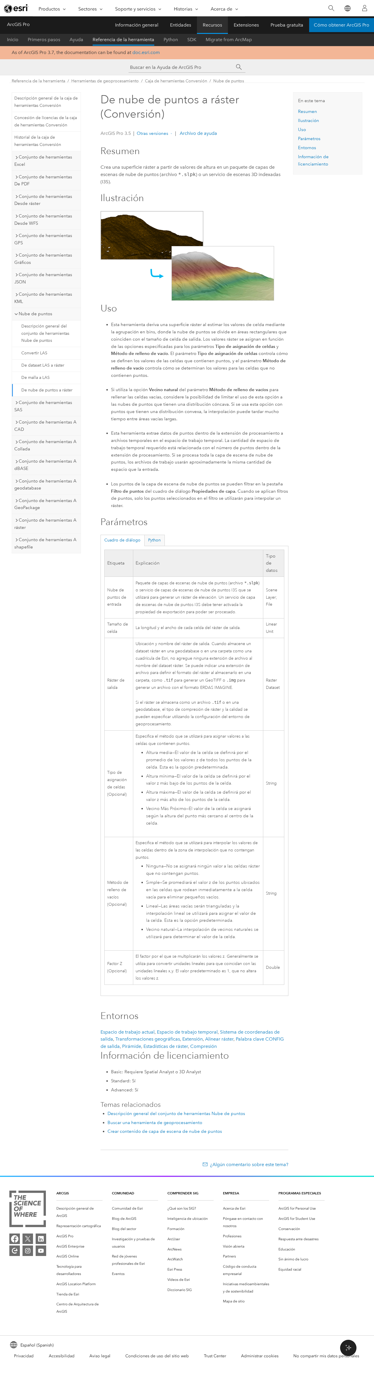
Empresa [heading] (231, 1193)
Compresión (203, 1046)
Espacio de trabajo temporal (187, 1032)
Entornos (307, 147)
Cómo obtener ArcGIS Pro (341, 25)
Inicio (12, 39)
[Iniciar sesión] (364, 8)
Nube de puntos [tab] (35, 313)
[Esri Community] (14, 1250)
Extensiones (246, 25)
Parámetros (309, 138)
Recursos (212, 25)
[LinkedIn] (41, 1239)
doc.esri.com (146, 52)
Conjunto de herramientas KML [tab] (43, 298)
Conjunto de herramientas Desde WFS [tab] (43, 219)
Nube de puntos (228, 81)
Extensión (192, 1039)
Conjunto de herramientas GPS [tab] (43, 239)
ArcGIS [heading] (62, 1193)
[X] (27, 1239)
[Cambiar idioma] (347, 8)
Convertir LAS (34, 353)
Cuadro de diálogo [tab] (122, 540)
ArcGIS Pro (18, 24)
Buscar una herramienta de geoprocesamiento (155, 1122)
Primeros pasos (44, 39)
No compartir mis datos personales (326, 1355)
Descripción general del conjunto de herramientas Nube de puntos (45, 333)
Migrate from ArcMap (229, 39)
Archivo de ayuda (198, 133)
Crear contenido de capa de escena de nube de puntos (165, 1131)
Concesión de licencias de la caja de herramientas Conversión (45, 121)
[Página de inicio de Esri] (16, 8)
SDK (191, 39)
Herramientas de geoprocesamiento (105, 81)
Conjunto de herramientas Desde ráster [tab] (43, 200)
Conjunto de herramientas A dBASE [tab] (45, 465)
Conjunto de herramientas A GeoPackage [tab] (45, 504)
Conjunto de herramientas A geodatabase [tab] (45, 484)
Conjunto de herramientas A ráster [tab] (45, 524)
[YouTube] (41, 1250)
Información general (136, 25)
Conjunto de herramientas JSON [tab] (43, 278)
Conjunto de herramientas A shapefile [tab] (45, 543)
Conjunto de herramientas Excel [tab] (43, 160)
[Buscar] (331, 8)
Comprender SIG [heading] (182, 1193)
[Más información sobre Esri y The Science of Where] (27, 1210)
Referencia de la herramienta (123, 39)
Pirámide (131, 1046)
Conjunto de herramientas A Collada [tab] (45, 445)
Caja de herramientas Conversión (176, 81)
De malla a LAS (35, 377)
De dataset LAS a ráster (42, 365)
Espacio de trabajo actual (128, 1032)
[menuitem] (79, 1212)
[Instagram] (27, 1250)
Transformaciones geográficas (147, 1039)
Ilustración (308, 120)
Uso (302, 129)
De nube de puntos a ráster (46, 390)
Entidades (180, 25)
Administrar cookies (259, 1355)
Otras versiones (152, 133)
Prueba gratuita (287, 25)
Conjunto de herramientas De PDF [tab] (43, 180)
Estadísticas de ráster (165, 1046)
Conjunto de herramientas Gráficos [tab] (43, 258)
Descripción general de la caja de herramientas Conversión (46, 102)
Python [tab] (154, 540)
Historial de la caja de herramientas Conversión (37, 141)
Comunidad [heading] (123, 1193)
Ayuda (76, 39)
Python (171, 39)
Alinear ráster (219, 1039)
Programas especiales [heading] (299, 1193)
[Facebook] (14, 1239)
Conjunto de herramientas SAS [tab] (43, 406)
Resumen (307, 111)
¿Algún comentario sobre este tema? (249, 1164)
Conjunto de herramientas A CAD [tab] (45, 425)
